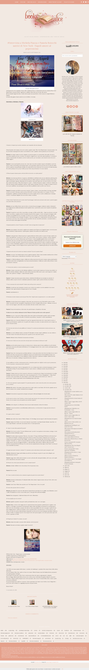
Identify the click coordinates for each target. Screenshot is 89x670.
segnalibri (23, 641)
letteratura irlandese (13, 641)
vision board (15, 638)
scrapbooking (11, 630)
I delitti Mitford (25, 638)
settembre (67, 389)
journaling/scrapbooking (24, 630)
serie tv (57, 635)
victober (35, 630)
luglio (66, 467)
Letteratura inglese (80, 635)
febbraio (67, 476)
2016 (64, 380)
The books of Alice (38, 662)
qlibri (70, 635)
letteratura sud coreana (77, 638)
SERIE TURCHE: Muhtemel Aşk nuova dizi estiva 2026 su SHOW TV (73, 353)
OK (62, 669)
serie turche (82, 633)
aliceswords (61, 633)
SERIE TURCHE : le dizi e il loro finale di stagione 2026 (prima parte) (72, 321)
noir (64, 635)
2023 (64, 368)
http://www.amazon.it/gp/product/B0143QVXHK (25, 559)
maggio (66, 471)
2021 (64, 371)
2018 (64, 377)
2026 (64, 362)
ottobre (67, 388)
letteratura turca (71, 633)
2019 (64, 375)
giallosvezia (11, 635)
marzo (66, 474)
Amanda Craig (58, 638)
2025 (64, 364)
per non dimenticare (5, 638)
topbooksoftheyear (32, 635)
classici (58, 630)
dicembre (67, 384)
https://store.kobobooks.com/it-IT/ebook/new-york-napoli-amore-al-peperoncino (32, 560)
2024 (64, 366)
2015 (64, 382)
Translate (72, 258)
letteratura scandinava (19, 633)
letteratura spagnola (37, 638)
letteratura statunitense (34, 641)
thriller (2, 630)
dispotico (2, 641)
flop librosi (67, 630)
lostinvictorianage (77, 630)
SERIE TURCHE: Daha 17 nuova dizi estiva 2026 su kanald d (72, 337)
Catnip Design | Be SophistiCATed (52, 662)
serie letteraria (21, 635)
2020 (64, 373)
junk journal (31, 633)
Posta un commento (12, 617)
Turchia (2, 635)
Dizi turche (52, 633)
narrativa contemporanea (47, 630)
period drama (48, 638)
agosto (66, 465)
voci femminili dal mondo (46, 635)
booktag (66, 638)
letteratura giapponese (5, 633)
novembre (67, 386)
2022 (64, 369)
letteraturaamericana (47, 641)
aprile (66, 473)
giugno (66, 469)
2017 (64, 379)
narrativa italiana (41, 633)
